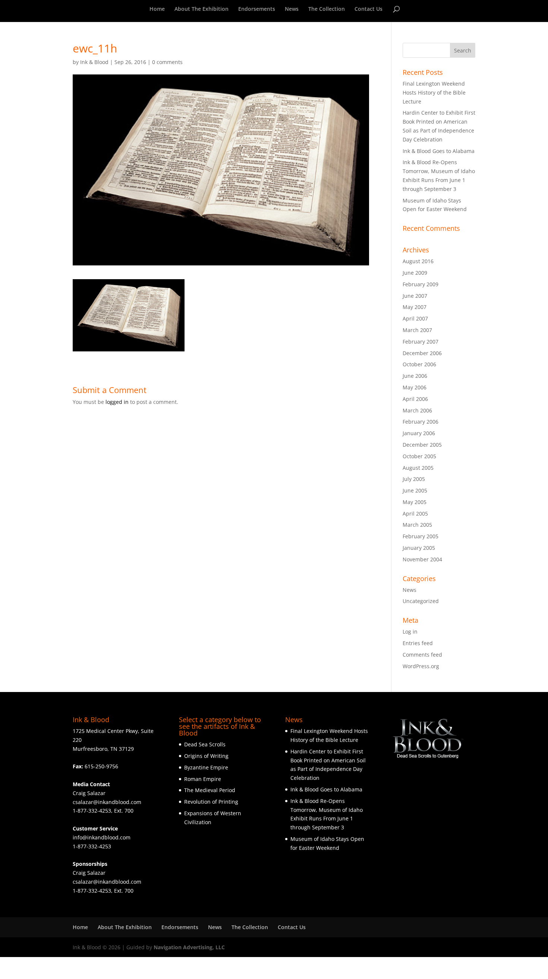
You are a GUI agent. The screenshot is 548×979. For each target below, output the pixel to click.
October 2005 (419, 456)
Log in (410, 631)
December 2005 (422, 444)
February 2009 (420, 284)
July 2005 (414, 478)
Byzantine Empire (206, 767)
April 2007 (415, 318)
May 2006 (414, 387)
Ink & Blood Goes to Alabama (439, 150)
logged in (117, 401)
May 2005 (414, 502)
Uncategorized (421, 601)
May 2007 (414, 306)
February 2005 (420, 536)
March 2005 (417, 524)
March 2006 (417, 410)
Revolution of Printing (211, 801)
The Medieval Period (209, 790)
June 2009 (415, 272)
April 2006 (415, 398)
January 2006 (419, 433)
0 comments (167, 62)
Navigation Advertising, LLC (189, 947)
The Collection (326, 9)
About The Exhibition (201, 9)
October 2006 (419, 364)
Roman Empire (202, 778)
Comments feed (422, 654)
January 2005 (419, 547)
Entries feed (418, 643)
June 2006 (415, 375)
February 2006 (420, 421)
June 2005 (415, 490)
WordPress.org (421, 666)
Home (157, 9)
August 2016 (418, 261)
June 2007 (415, 295)
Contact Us (368, 9)
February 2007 (420, 341)
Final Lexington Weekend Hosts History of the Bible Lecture (434, 92)
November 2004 (422, 559)
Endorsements (256, 9)
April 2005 (415, 513)
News (292, 9)
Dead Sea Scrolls (205, 744)
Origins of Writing (206, 755)
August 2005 (418, 467)
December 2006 (422, 353)
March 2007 (417, 330)
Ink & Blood (94, 62)
